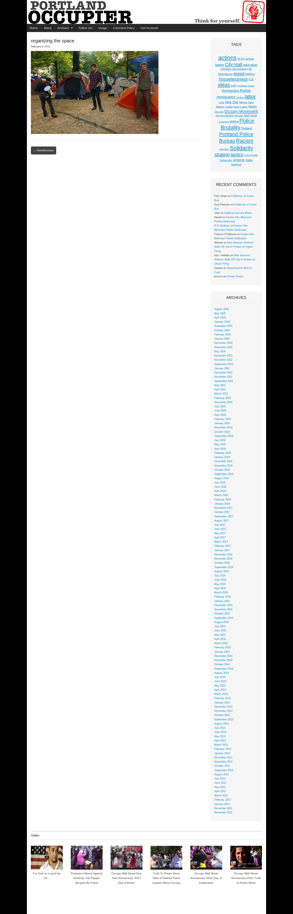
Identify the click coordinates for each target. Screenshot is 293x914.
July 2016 (219, 575)
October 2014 (222, 664)
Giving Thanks (235, 276)
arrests (249, 58)
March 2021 (221, 393)
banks (219, 65)
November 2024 (223, 347)
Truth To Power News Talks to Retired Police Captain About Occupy (166, 878)
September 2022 (223, 364)
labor (250, 97)
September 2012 (223, 770)
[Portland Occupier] (146, 12)
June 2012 (220, 782)
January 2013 (222, 753)
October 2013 (222, 715)
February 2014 (222, 698)
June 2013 (220, 732)
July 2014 (219, 677)
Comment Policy (124, 28)
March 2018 (221, 495)
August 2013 (221, 723)
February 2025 (222, 334)
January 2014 (222, 702)
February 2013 (222, 749)
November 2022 (223, 359)
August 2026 (221, 309)
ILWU (234, 86)
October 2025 (222, 330)
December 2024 (223, 343)
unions (239, 160)
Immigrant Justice (246, 86)
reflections (224, 149)
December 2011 (223, 808)
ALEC (241, 58)
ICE (251, 79)
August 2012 (221, 774)
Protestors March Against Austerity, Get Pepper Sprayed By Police (86, 878)
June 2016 (220, 579)
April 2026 (220, 317)
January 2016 (222, 601)
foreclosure (225, 74)
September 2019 (223, 436)
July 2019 (219, 440)
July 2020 (219, 406)
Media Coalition (240, 107)
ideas (224, 85)
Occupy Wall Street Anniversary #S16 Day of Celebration (206, 878)
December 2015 (223, 605)
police (234, 121)
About (47, 28)
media (228, 106)
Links (221, 102)
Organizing (223, 122)
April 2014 (220, 689)
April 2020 (220, 415)
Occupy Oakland (225, 115)
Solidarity (241, 148)
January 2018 (222, 503)
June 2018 (220, 486)
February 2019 (222, 453)
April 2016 (220, 588)
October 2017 (222, 512)
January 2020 (222, 423)
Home (34, 28)
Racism (244, 141)
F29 (249, 69)
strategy (222, 154)
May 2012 (220, 787)
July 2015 (219, 626)
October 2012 (222, 766)
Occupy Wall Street (245, 115)
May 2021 (220, 385)
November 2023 (223, 355)
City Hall (233, 64)
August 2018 (221, 478)
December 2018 (223, 461)
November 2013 (223, 711)
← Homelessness (43, 150)
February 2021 (222, 398)
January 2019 (222, 457)
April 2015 (220, 639)
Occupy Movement (241, 111)
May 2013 (220, 736)
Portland (246, 128)
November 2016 (223, 558)
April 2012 (220, 791)
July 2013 (219, 728)
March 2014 (221, 694)
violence (236, 164)
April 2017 (220, 537)
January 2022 (222, 368)
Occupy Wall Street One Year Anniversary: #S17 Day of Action (126, 878)
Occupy (219, 111)
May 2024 (220, 351)
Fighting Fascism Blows (238, 213)
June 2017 (220, 529)
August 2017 (221, 520)
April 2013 (220, 740)
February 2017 (222, 546)
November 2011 (223, 812)
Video (249, 160)
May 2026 (220, 313)
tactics (237, 154)
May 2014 (220, 685)
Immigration (226, 97)
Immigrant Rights (236, 91)
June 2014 (220, 681)
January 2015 (222, 651)
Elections (226, 68)
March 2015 (221, 643)
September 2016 (223, 567)
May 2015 (220, 635)
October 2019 (222, 432)
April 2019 (220, 448)
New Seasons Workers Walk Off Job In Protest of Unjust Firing (234, 247)
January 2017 (222, 550)
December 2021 (223, 372)
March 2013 (221, 744)
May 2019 (220, 444)
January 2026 (222, 321)
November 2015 (223, 609)
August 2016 (221, 571)
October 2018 (222, 470)
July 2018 (219, 482)
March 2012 (221, 795)
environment (239, 69)
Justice (240, 97)
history (250, 74)
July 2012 (219, 778)
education (250, 65)
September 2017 (223, 516)
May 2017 (220, 533)
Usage (102, 28)
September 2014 (223, 668)
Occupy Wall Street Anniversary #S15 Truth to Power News (246, 878)
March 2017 (221, 541)
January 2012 (222, 804)
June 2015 (220, 630)
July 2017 (219, 524)
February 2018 (222, 499)
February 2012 (222, 799)
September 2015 (223, 618)
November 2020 (223, 402)
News (253, 106)
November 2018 (223, 465)
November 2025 (223, 326)
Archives (63, 28)
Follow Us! (85, 28)
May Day (232, 102)
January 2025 (222, 338)
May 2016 (220, 584)
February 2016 (222, 596)
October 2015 (222, 613)
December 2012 (223, 757)
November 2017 (223, 508)
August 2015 (221, 622)
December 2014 (223, 656)
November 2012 (223, 761)
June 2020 (220, 410)
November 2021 (223, 376)
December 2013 (223, 706)
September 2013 (223, 719)
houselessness (233, 79)
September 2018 (223, 474)
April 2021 (220, 389)
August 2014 (221, 673)
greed (238, 73)
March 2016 (221, 592)
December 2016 (223, 554)
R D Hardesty (222, 225)
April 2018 (220, 491)
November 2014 (223, 660)
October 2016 (222, 562)
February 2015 (222, 647)
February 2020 (222, 419)
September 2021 (223, 381)
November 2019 (223, 427)
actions (227, 58)
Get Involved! (149, 28)
